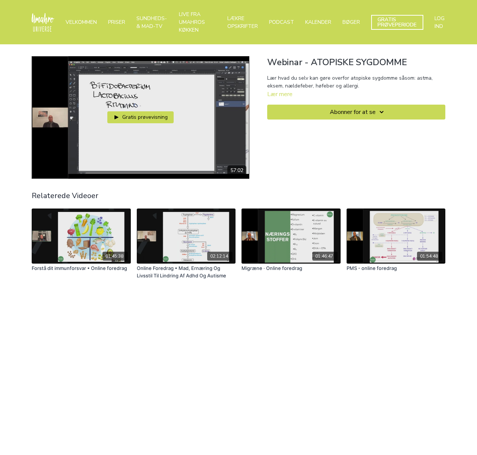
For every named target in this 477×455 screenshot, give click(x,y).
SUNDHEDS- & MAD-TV (151, 22)
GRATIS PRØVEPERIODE (397, 22)
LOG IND (440, 22)
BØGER (351, 22)
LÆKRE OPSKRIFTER (242, 22)
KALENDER (318, 22)
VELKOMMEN (81, 22)
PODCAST (281, 22)
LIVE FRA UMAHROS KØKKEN (192, 22)
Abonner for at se (353, 112)
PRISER (116, 22)
